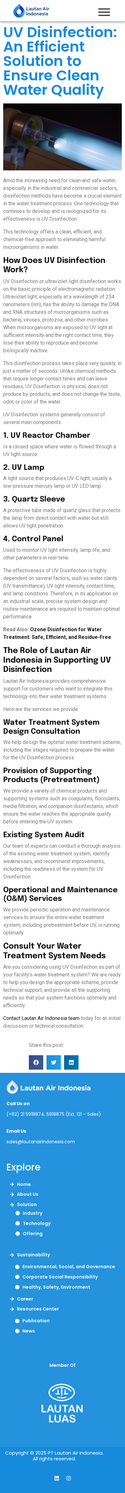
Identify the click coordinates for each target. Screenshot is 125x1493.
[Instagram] (68, 1478)
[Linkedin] (57, 1478)
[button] (36, 1062)
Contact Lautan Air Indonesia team (41, 1018)
